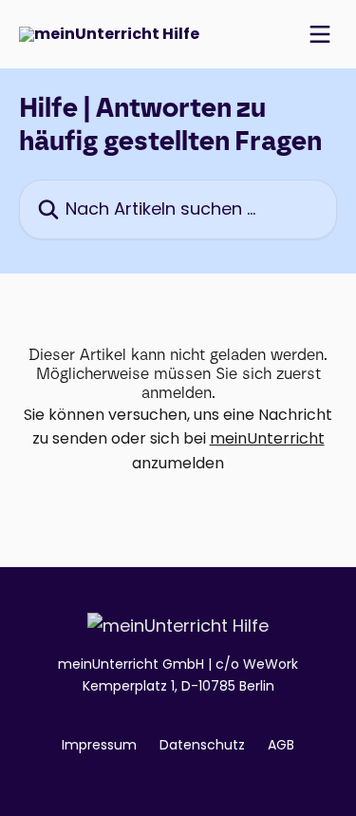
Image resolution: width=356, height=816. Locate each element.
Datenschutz (202, 744)
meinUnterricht (267, 438)
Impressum (99, 744)
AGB (281, 744)
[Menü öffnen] (320, 34)
